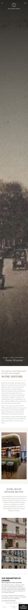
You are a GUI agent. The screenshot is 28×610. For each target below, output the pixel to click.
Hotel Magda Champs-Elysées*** (14, 559)
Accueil (5, 357)
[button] (10, 476)
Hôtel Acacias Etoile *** (14, 533)
